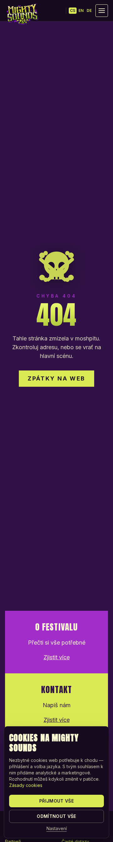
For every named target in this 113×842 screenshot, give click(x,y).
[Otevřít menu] (101, 10)
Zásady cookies (25, 785)
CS (72, 10)
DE (89, 10)
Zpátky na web (56, 378)
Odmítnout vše (56, 816)
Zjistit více (57, 657)
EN (80, 10)
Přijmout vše (56, 801)
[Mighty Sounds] (22, 14)
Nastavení (56, 828)
